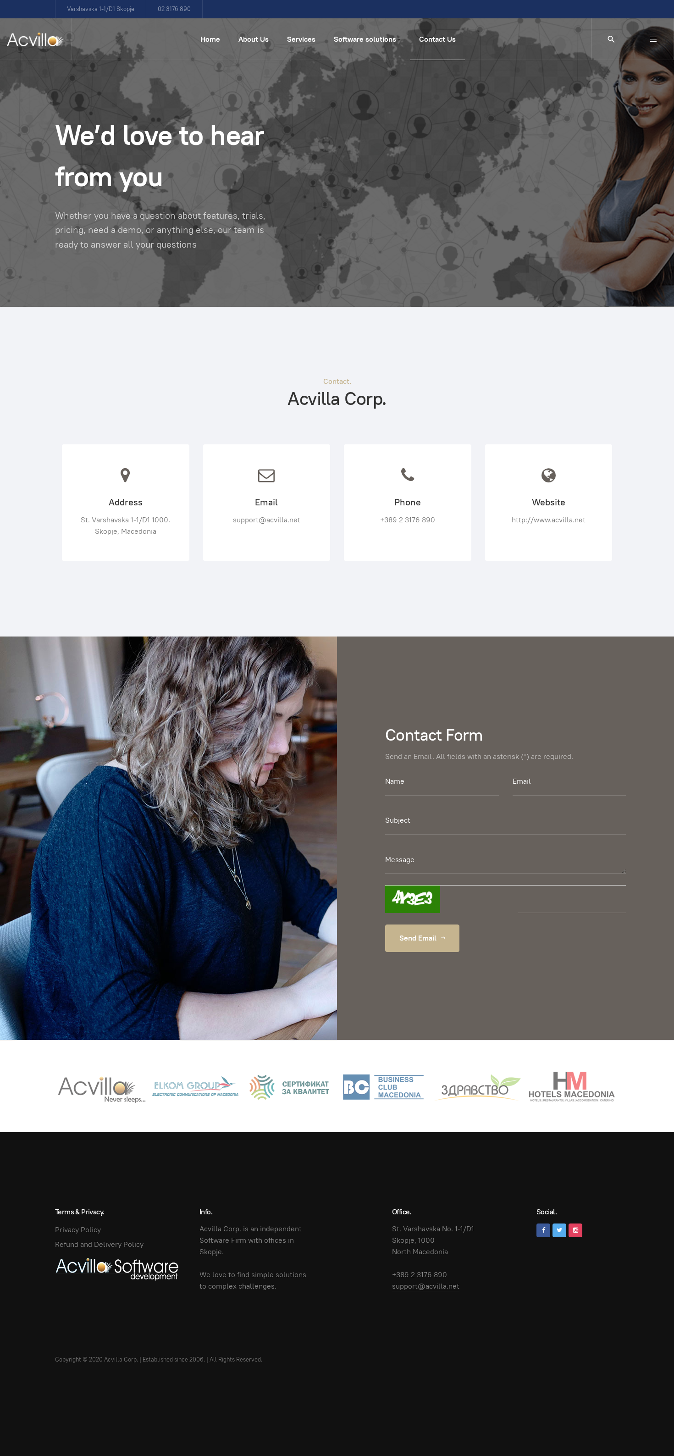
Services (301, 39)
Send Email (418, 938)
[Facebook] (543, 1230)
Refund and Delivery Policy (99, 1244)
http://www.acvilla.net (549, 520)
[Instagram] (575, 1230)
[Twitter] (559, 1230)
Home (210, 39)
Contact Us (437, 39)
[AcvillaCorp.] (35, 39)
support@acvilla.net (266, 520)
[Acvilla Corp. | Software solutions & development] (116, 1268)
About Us (253, 39)
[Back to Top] (646, 1428)
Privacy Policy (78, 1230)
